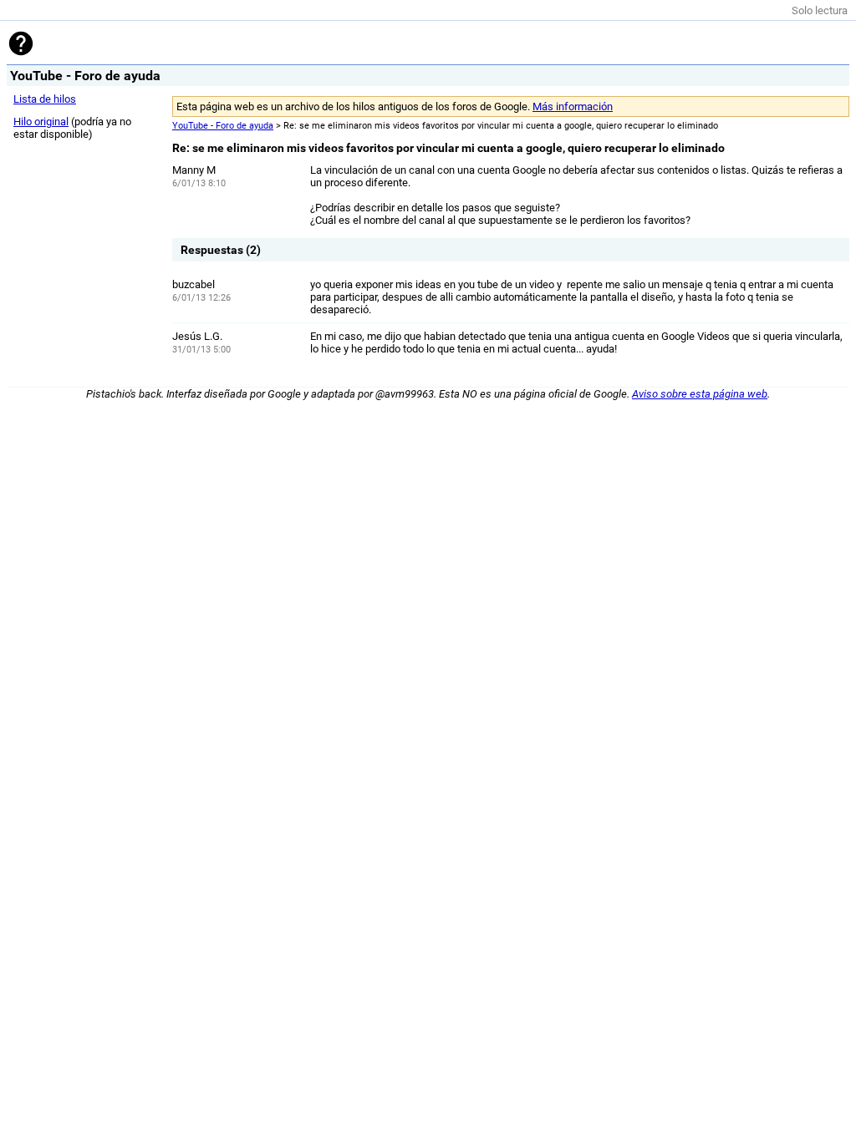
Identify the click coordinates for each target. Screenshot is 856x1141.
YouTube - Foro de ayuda (222, 125)
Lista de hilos (44, 99)
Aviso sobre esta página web (699, 394)
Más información (572, 106)
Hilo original (41, 121)
